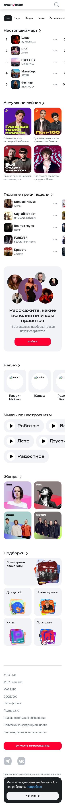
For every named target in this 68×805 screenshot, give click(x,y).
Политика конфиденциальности (25, 725)
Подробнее (34, 787)
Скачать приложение (33, 745)
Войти (33, 341)
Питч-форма (12, 703)
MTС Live (10, 675)
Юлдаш (39, 396)
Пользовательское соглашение (25, 718)
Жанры (29, 18)
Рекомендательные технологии (25, 732)
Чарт (17, 18)
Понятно (33, 796)
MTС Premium (13, 682)
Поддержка (12, 710)
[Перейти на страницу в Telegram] (8, 761)
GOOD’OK (10, 697)
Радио (41, 18)
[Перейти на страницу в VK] (21, 761)
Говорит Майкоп (15, 397)
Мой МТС (10, 689)
